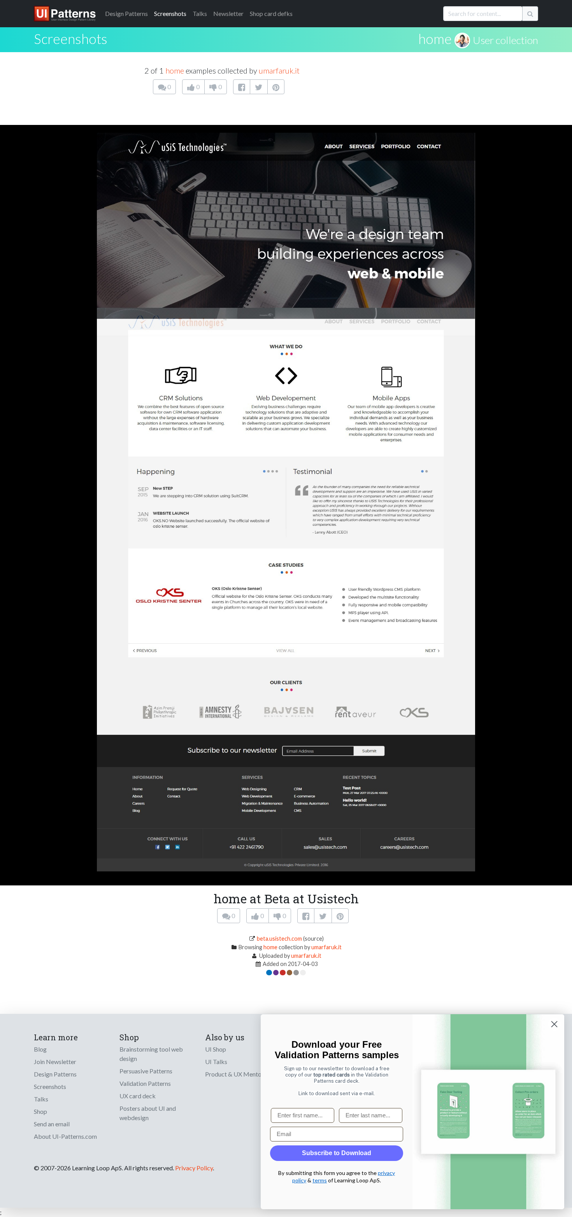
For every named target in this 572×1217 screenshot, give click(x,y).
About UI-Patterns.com (65, 1136)
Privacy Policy (194, 1167)
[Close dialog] (554, 1024)
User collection (505, 40)
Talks (200, 13)
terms (319, 1180)
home (435, 38)
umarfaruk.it (279, 70)
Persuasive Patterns (145, 1071)
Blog (40, 1049)
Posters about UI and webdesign (147, 1113)
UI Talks (216, 1061)
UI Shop (215, 1049)
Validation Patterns (145, 1083)
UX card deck (137, 1095)
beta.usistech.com (279, 938)
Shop (40, 1111)
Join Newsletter (55, 1061)
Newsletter (228, 13)
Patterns (126, 13)
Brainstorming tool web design (151, 1053)
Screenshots (170, 13)
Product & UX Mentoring (238, 1074)
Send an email (52, 1123)
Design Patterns (55, 1074)
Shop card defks (271, 13)
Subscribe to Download (336, 1153)
